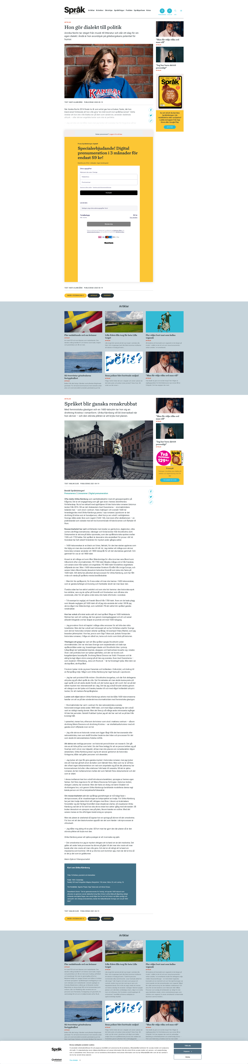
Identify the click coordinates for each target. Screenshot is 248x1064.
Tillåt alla (188, 1045)
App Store (170, 127)
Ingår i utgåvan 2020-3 (75, 295)
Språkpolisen (139, 10)
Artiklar (91, 10)
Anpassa (186, 1051)
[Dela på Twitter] (151, 115)
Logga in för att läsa (115, 134)
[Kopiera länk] (151, 121)
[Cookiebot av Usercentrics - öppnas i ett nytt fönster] (56, 1060)
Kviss (148, 10)
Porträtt (107, 295)
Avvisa (187, 1057)
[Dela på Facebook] (151, 110)
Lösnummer (82, 493)
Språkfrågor (119, 10)
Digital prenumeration (98, 493)
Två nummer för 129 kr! (170, 480)
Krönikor (99, 10)
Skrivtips (109, 10)
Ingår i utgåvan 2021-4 (75, 918)
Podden (129, 10)
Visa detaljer (74, 1060)
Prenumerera (70, 493)
